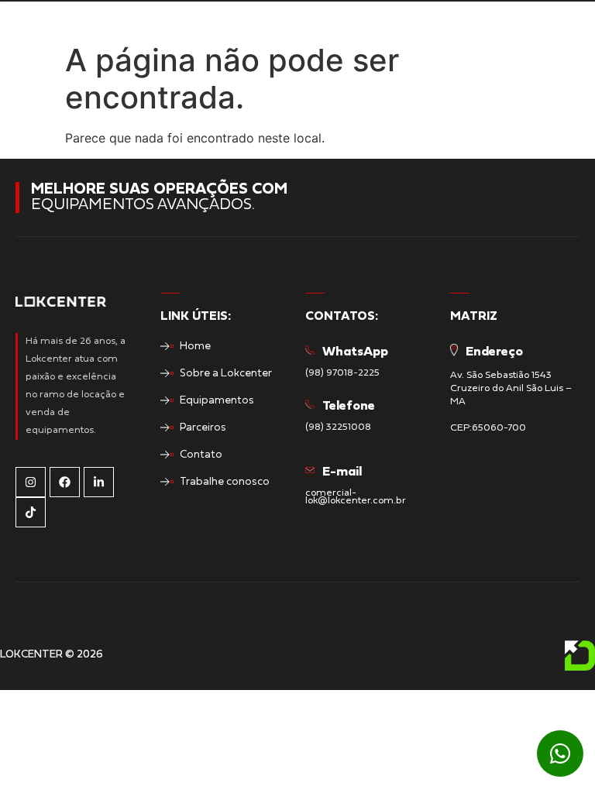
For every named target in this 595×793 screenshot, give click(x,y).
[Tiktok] (30, 512)
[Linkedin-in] (99, 482)
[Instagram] (30, 482)
